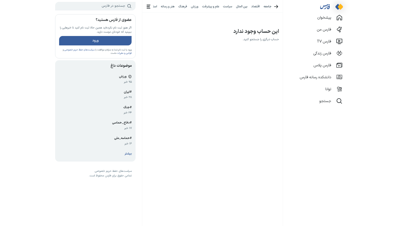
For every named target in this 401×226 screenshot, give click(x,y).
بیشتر (128, 154)
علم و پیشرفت (210, 6)
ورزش (194, 6)
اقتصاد (255, 6)
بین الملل (241, 6)
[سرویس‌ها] (148, 6)
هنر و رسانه (168, 6)
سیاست (227, 6)
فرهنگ (182, 6)
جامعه (268, 6)
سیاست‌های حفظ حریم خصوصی (79, 50)
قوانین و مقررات (124, 53)
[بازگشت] (276, 6)
